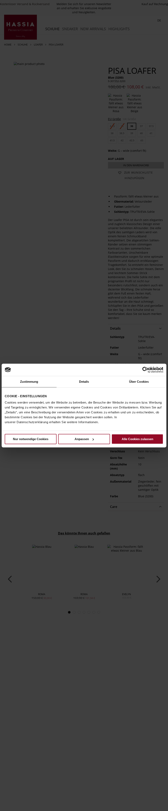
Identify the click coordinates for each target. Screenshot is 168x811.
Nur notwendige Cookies (30, 439)
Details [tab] (84, 381)
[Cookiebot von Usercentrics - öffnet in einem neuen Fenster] (145, 370)
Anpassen (82, 439)
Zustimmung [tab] (29, 381)
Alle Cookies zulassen (137, 439)
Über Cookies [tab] (139, 381)
